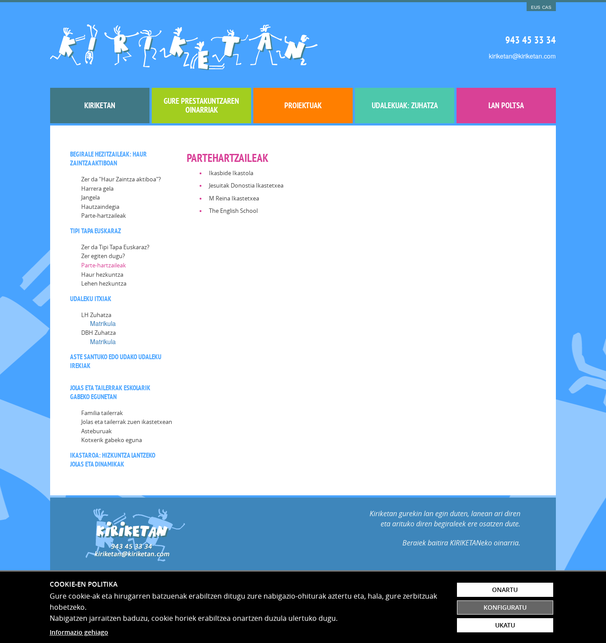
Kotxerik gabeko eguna (111, 440)
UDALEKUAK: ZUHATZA (405, 105)
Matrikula (103, 323)
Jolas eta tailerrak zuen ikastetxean (126, 422)
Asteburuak (96, 431)
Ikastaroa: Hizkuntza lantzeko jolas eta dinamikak (112, 459)
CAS (546, 7)
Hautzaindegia (100, 207)
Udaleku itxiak (90, 298)
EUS (535, 7)
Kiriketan (99, 105)
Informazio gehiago (79, 632)
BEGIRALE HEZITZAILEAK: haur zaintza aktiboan (108, 158)
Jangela (90, 197)
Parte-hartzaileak (103, 216)
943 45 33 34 (530, 40)
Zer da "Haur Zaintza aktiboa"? (121, 179)
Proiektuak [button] (303, 105)
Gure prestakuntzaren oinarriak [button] (201, 105)
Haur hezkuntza (102, 274)
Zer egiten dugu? (103, 256)
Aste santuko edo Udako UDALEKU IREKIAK (115, 361)
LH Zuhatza (96, 315)
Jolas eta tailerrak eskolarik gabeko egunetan (110, 392)
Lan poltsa (506, 105)
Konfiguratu (505, 608)
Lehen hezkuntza (103, 283)
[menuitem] (100, 105)
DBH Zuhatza (98, 333)
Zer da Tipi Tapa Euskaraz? (115, 247)
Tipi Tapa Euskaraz (95, 231)
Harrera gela (97, 188)
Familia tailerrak (102, 413)
